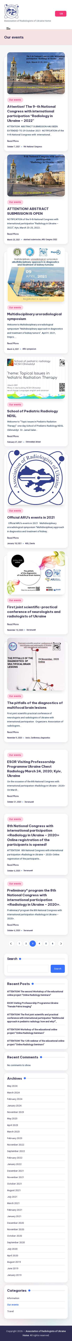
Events (32, 543)
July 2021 (12, 1196)
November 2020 (15, 1229)
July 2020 (12, 1248)
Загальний (31, 630)
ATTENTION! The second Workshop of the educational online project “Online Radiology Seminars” (35, 993)
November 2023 (15, 1112)
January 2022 (14, 1164)
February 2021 (14, 1209)
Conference (35, 738)
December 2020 (15, 1222)
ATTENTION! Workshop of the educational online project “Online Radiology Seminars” (32, 1031)
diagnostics (45, 738)
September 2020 (16, 1242)
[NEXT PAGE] (61, 944)
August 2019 (14, 1261)
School (38, 442)
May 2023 (12, 1118)
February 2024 (14, 1099)
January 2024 (14, 1105)
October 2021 (14, 1183)
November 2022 (15, 1144)
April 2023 (12, 1125)
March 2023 (13, 1131)
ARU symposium (29, 349)
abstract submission (32, 239)
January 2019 (14, 1275)
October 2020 (14, 1235)
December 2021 (15, 1170)
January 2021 (14, 1216)
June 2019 (12, 1268)
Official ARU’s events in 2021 (31, 517)
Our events (15, 100)
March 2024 (13, 1092)
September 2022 (16, 1151)
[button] (60, 14)
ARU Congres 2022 (49, 239)
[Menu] (8, 28)
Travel (10, 1311)
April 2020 (12, 1255)
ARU (27, 543)
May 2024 (12, 1085)
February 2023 (14, 1138)
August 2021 (14, 1190)
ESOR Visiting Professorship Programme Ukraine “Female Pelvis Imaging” (32, 1005)
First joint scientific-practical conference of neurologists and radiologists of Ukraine (33, 611)
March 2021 (13, 1203)
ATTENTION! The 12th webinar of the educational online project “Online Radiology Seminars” (35, 1042)
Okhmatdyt (30, 442)
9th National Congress (33, 147)
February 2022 (14, 1157)
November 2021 (15, 1177)
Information (13, 1298)
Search (12, 959)
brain (28, 738)
